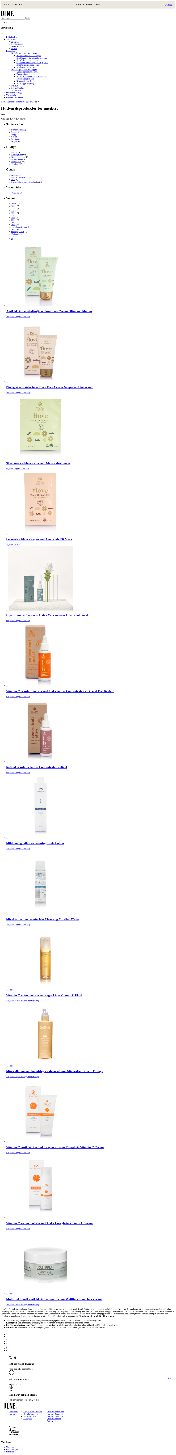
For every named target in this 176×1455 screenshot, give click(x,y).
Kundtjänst (27, 1419)
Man (13, 180)
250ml (13, 220)
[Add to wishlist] (7, 306)
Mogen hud (16, 159)
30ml (13, 225)
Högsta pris (16, 141)
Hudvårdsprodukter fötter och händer (31, 76)
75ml (13, 236)
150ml (13, 213)
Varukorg (10, 1447)
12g (12, 211)
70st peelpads (16, 234)
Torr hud (14, 164)
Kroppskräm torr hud (25, 79)
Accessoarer (16, 90)
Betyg (13, 134)
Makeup (14, 86)
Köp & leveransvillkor (32, 1412)
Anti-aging (51, 1421)
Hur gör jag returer (31, 1414)
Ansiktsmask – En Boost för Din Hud (31, 58)
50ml (13, 229)
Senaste (14, 137)
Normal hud (16, 162)
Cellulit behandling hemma (27, 72)
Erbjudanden (11, 37)
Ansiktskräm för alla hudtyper (28, 55)
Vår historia (11, 95)
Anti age (14, 175)
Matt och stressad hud (20, 177)
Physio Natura (17, 44)
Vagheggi (15, 42)
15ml (13, 218)
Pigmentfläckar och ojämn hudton (25, 182)
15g (12, 215)
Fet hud (14, 152)
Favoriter (10, 1452)
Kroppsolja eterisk (23, 81)
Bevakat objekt (12, 1449)
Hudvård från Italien (14, 97)
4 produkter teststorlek (20, 227)
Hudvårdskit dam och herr (27, 60)
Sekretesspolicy (29, 1416)
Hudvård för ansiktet (55, 1414)
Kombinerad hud (18, 157)
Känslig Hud (16, 155)
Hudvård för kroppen (55, 1416)
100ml (13, 206)
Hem (3, 102)
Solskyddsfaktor (17, 88)
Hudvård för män (54, 1419)
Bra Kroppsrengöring (25, 83)
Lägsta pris (15, 139)
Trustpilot (168, 5)
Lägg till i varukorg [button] (22, 317)
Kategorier (10, 51)
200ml (13, 204)
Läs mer (17, 545)
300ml (13, 222)
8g (12, 238)
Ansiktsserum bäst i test (26, 67)
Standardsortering (18, 130)
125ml (13, 208)
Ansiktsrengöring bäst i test (27, 65)
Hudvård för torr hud (55, 1412)
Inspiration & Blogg (14, 93)
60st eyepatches (17, 232)
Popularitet (15, 132)
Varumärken (11, 39)
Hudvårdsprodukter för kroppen (24, 69)
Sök (27, 18)
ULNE (14, 48)
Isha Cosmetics (17, 46)
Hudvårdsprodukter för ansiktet (24, 53)
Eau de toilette (22, 74)
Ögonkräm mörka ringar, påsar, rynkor (32, 62)
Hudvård (12, 1414)
